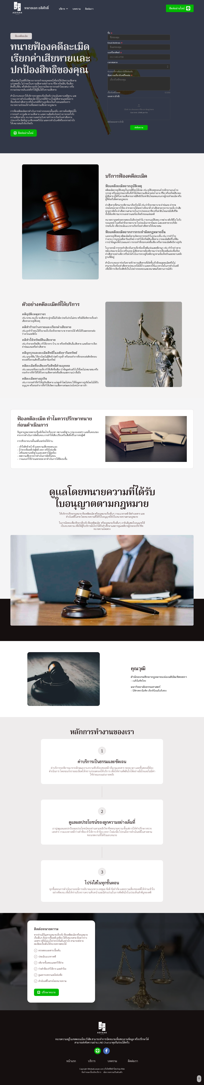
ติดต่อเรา (89, 8)
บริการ (91, 1061)
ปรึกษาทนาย (49, 992)
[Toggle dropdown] (67, 9)
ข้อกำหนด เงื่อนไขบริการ (91, 1072)
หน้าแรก (71, 1061)
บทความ (76, 8)
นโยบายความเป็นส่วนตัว (112, 1072)
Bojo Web (121, 1069)
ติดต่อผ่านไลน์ (177, 8)
